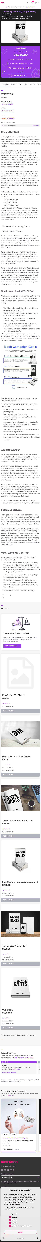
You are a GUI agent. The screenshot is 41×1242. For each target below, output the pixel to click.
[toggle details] (36, 1151)
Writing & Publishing (7, 111)
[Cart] (28, 2)
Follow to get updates (9, 1072)
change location (29, 7)
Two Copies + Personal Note (17, 820)
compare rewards (12, 646)
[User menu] (35, 2)
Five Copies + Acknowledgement (20, 881)
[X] (5, 1170)
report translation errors (10, 1183)
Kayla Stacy (7, 14)
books (4, 118)
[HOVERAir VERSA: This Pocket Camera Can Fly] (18, 1116)
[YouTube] (8, 1170)
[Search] (24, 2)
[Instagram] (11, 1170)
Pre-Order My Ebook (13, 695)
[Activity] (32, 2)
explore (10, 1095)
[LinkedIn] (13, 1170)
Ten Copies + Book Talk (14, 945)
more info (4, 104)
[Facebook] (2, 1170)
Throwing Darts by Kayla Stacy (18, 11)
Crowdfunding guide (26, 1057)
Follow (20, 72)
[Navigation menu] (39, 2)
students (11, 118)
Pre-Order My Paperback (16, 756)
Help (15, 1057)
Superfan (7, 1009)
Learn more (16, 1069)
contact (10, 104)
